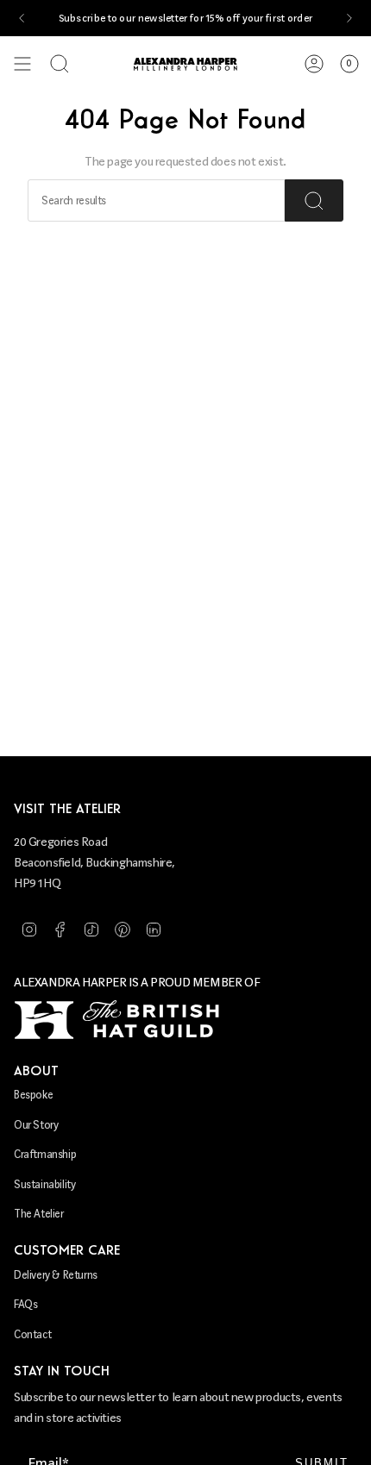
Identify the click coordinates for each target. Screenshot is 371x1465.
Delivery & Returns (55, 1275)
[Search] (314, 200)
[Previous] (21, 18)
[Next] (349, 18)
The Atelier (39, 1213)
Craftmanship (45, 1154)
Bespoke (33, 1094)
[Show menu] (22, 64)
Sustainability (44, 1184)
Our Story (36, 1125)
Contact (32, 1334)
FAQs (25, 1304)
